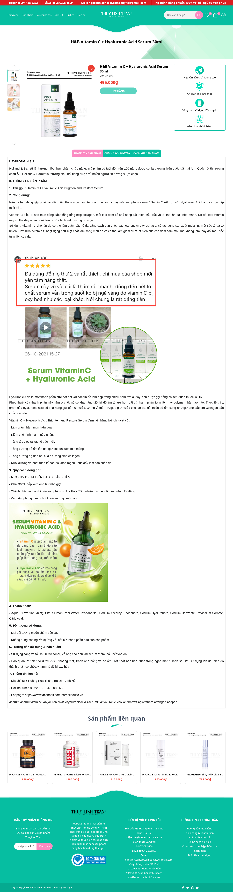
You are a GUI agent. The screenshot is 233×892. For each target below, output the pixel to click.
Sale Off (58, 15)
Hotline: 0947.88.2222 (23, 3)
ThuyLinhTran (44, 887)
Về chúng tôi (43, 15)
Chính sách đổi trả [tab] (117, 153)
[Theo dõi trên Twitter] (188, 887)
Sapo (69, 887)
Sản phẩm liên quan (116, 718)
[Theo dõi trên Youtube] (197, 887)
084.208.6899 (148, 850)
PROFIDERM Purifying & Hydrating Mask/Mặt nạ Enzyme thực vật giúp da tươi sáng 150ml (160, 774)
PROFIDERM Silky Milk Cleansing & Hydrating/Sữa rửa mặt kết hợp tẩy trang (205, 774)
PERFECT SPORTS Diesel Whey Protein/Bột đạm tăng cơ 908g (72, 774)
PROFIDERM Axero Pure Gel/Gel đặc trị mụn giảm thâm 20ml (116, 774)
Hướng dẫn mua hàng (199, 828)
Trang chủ (12, 15)
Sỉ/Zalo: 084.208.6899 (59, 3)
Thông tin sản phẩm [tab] (87, 153)
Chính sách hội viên (199, 841)
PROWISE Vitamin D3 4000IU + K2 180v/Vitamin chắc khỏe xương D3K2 (27, 774)
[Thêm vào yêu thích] (91, 68)
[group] (59, 105)
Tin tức (70, 15)
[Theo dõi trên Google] (193, 887)
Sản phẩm (27, 15)
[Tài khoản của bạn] (223, 15)
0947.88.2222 (154, 837)
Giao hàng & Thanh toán (200, 833)
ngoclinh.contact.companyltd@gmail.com (148, 859)
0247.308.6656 (144, 846)
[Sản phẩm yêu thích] (207, 15)
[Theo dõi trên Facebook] (183, 887)
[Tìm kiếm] (199, 15)
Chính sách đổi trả (199, 837)
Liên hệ (81, 15)
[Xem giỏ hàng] (215, 15)
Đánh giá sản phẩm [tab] (146, 153)
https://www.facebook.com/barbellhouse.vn (54, 695)
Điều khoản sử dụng (199, 855)
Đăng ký (44, 846)
